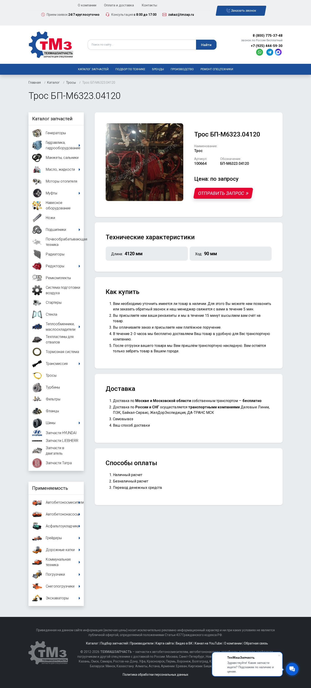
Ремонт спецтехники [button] (217, 69)
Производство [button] (182, 69)
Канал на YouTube (208, 643)
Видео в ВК (184, 643)
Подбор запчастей (114, 643)
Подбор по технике (130, 69)
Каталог (92, 643)
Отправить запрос (220, 193)
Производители (141, 643)
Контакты (149, 5)
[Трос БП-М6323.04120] (144, 162)
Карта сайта (165, 643)
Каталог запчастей (93, 69)
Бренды (158, 69)
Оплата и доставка (119, 5)
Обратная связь (256, 643)
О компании (87, 5)
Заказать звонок (243, 10)
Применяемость (50, 488)
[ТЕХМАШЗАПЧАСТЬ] (51, 44)
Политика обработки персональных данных (155, 674)
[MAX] (279, 52)
